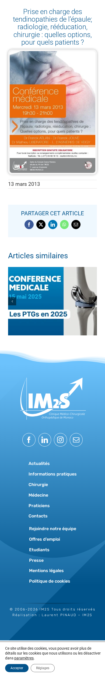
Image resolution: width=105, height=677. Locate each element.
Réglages (42, 668)
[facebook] (29, 440)
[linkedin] (44, 440)
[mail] (76, 440)
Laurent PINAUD (59, 615)
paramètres (24, 658)
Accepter (16, 668)
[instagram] (60, 440)
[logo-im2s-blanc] (52, 374)
